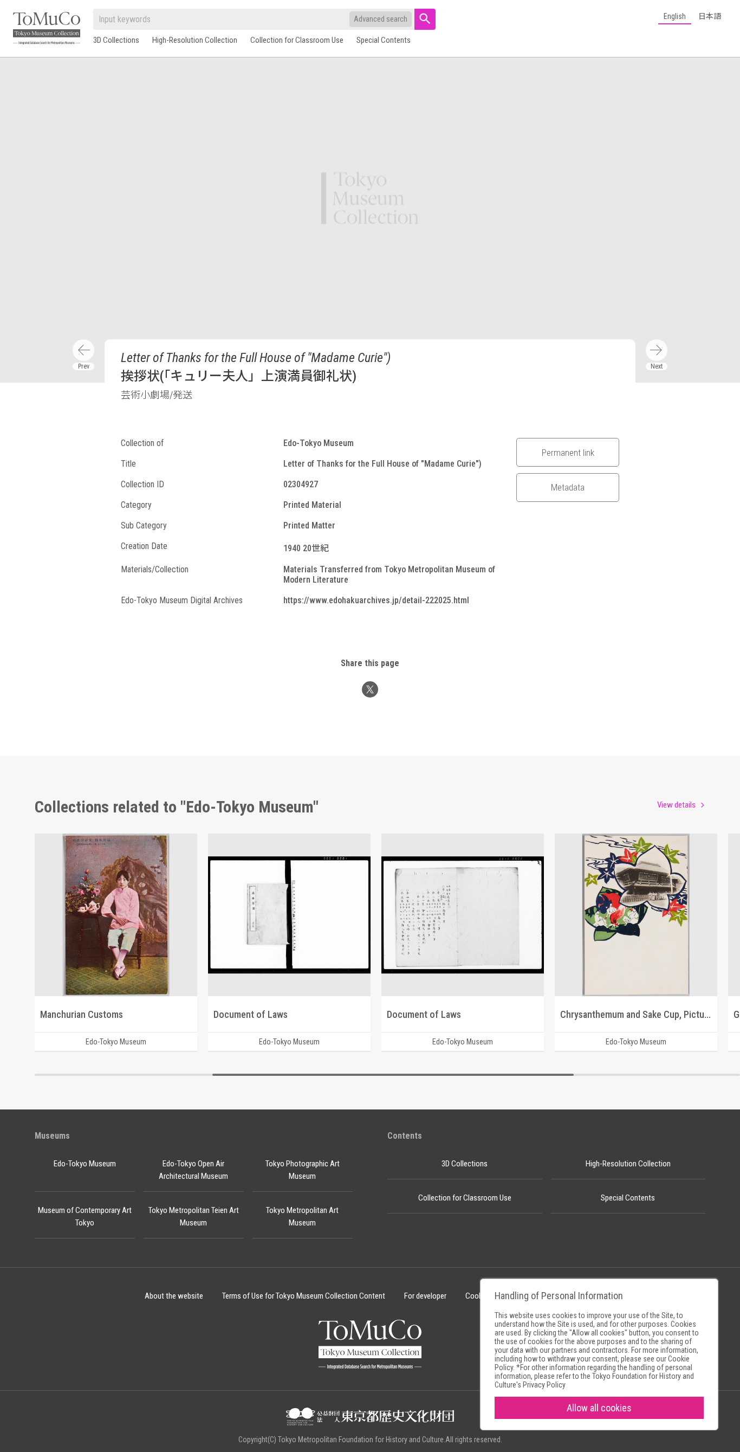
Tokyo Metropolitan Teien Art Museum (193, 1216)
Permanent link (568, 452)
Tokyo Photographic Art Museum (302, 1170)
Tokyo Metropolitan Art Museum (302, 1216)
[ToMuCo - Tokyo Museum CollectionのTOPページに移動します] (46, 29)
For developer (425, 1296)
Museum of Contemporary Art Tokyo (85, 1216)
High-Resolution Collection (194, 40)
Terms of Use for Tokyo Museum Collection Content (303, 1296)
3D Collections (116, 40)
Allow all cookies (599, 1408)
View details (676, 805)
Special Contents (383, 40)
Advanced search (380, 19)
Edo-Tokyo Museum (85, 1164)
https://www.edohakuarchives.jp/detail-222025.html (376, 600)
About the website (174, 1296)
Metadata (568, 487)
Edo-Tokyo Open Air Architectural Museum (193, 1170)
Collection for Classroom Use (296, 40)
